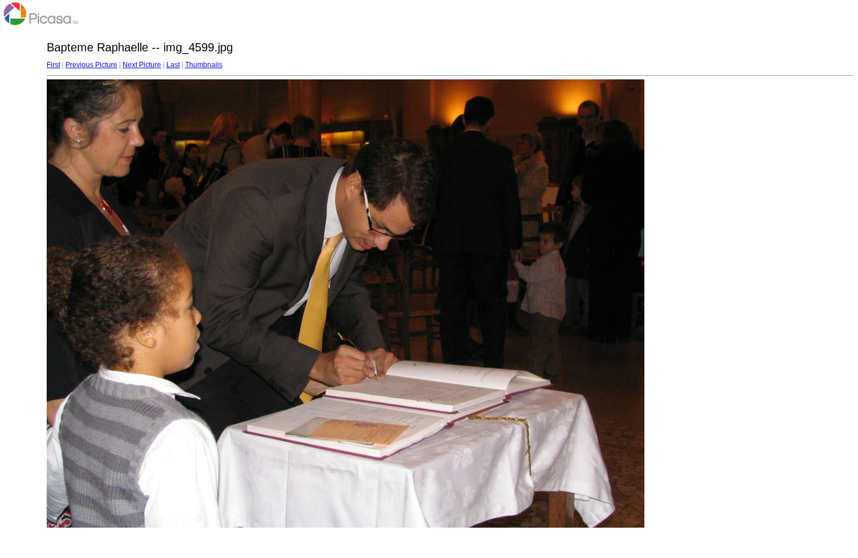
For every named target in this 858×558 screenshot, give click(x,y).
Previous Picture (91, 65)
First (53, 65)
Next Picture (142, 65)
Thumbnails (203, 65)
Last (173, 65)
